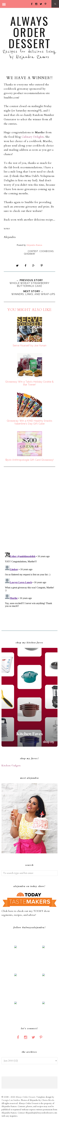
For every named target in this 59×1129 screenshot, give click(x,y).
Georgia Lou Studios (11, 1100)
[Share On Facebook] (25, 266)
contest (33, 251)
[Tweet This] (17, 266)
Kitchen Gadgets (11, 765)
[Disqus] (29, 510)
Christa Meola (48, 1100)
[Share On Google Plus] (34, 266)
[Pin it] (42, 266)
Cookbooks (46, 251)
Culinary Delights (33, 137)
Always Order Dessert (29, 31)
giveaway (29, 254)
